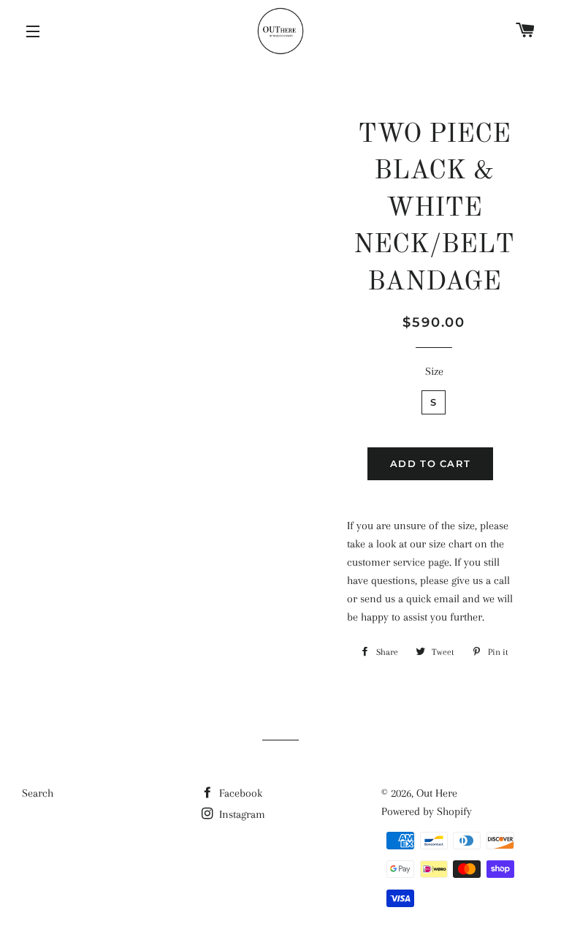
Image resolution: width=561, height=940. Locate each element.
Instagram (240, 814)
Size (434, 371)
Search (37, 793)
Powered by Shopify (426, 811)
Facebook (239, 793)
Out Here (436, 793)
